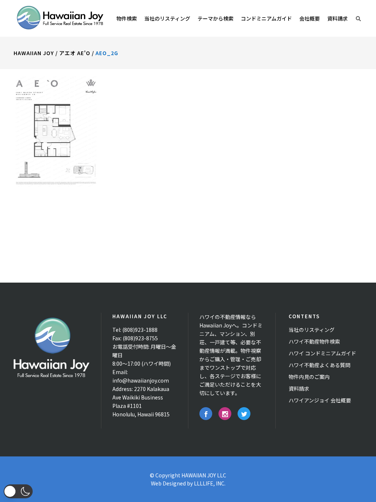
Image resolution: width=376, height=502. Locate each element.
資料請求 (299, 388)
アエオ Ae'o (74, 53)
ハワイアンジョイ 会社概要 (320, 400)
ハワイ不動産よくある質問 (319, 365)
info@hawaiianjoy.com (140, 380)
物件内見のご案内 (309, 376)
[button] (18, 491)
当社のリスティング (312, 329)
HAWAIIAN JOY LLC (203, 475)
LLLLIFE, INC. (209, 483)
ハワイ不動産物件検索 (314, 341)
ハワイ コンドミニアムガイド (322, 353)
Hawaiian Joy (34, 53)
